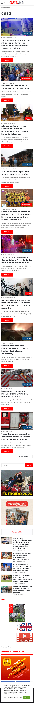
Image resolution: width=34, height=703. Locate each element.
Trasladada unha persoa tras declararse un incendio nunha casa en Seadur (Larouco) (15, 437)
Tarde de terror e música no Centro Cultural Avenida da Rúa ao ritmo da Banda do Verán (16, 260)
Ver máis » (7, 60)
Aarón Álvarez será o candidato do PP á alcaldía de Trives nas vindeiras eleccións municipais (22, 567)
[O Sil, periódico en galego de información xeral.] (17, 2)
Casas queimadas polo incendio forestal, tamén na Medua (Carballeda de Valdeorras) (14, 349)
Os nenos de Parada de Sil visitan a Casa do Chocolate (15, 87)
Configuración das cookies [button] (13, 697)
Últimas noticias (17, 532)
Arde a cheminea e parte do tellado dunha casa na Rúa (15, 173)
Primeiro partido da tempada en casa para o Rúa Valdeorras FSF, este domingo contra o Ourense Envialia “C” (16, 215)
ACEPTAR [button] (26, 697)
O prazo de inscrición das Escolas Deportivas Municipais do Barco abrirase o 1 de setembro (22, 556)
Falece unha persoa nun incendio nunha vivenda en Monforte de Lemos (14, 394)
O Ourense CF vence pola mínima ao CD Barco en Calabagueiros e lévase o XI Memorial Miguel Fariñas (22, 578)
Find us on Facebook (7, 647)
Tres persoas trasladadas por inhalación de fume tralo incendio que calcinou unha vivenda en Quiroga (15, 44)
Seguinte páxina (23, 456)
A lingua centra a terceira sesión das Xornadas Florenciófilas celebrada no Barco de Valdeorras (14, 130)
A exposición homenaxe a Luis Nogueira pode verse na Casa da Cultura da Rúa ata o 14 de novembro (15, 304)
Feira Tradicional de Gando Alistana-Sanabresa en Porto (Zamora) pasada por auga (22, 590)
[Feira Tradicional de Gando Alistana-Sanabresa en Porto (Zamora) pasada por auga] (6, 589)
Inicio (4, 7)
